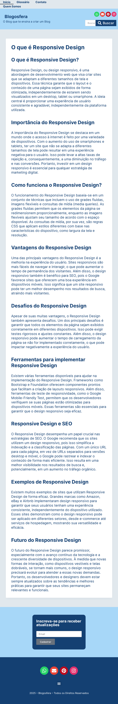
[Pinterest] (108, 14)
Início (6, 2)
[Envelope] (102, 14)
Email (39, 628)
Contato (40, 2)
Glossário (23, 2)
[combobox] (90, 23)
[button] (59, 683)
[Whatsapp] (96, 14)
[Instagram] (114, 14)
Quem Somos (12, 6)
